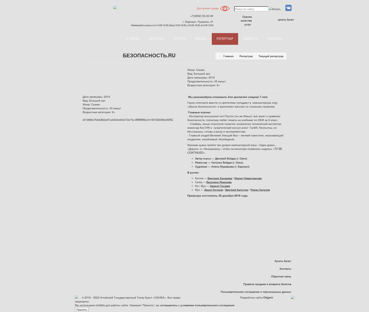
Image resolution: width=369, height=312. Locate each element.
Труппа (179, 39)
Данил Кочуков (213, 190)
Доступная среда (208, 8)
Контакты (285, 268)
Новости (250, 39)
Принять (81, 309)
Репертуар (225, 39)
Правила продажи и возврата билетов (267, 284)
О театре (132, 39)
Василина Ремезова (219, 182)
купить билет (286, 19)
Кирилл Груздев (220, 186)
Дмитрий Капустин (236, 190)
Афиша (201, 39)
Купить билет (283, 261)
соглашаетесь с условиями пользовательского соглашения (197, 305)
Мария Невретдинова (248, 178)
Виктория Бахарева (220, 178)
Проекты (274, 39)
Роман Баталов (260, 190)
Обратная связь (281, 276)
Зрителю (156, 39)
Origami (268, 297)
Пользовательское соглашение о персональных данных (256, 292)
